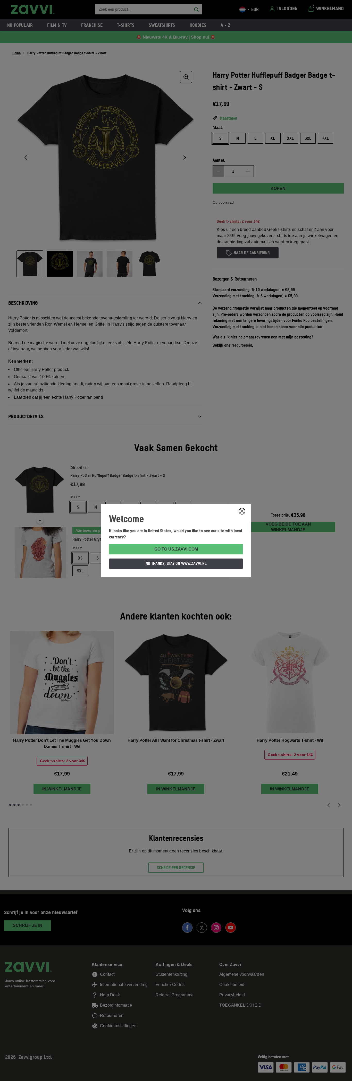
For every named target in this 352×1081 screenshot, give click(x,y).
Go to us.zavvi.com (176, 549)
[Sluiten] (242, 511)
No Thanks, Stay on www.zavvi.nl (176, 563)
